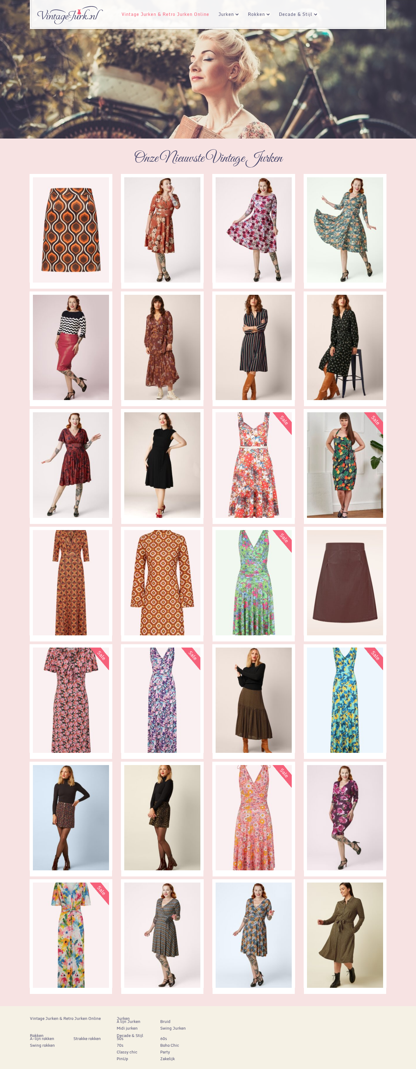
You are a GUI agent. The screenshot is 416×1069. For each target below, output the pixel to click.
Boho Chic (169, 1045)
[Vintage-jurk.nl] (70, 12)
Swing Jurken (173, 1028)
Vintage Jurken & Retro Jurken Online (165, 14)
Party (165, 1052)
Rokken (254, 15)
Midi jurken (127, 1028)
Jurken (224, 15)
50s (120, 1038)
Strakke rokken (87, 1038)
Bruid (165, 1021)
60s (163, 1038)
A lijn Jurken (128, 1021)
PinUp (122, 1059)
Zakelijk (167, 1059)
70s (120, 1045)
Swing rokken (42, 1045)
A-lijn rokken (42, 1038)
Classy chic (127, 1052)
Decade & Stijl (293, 15)
